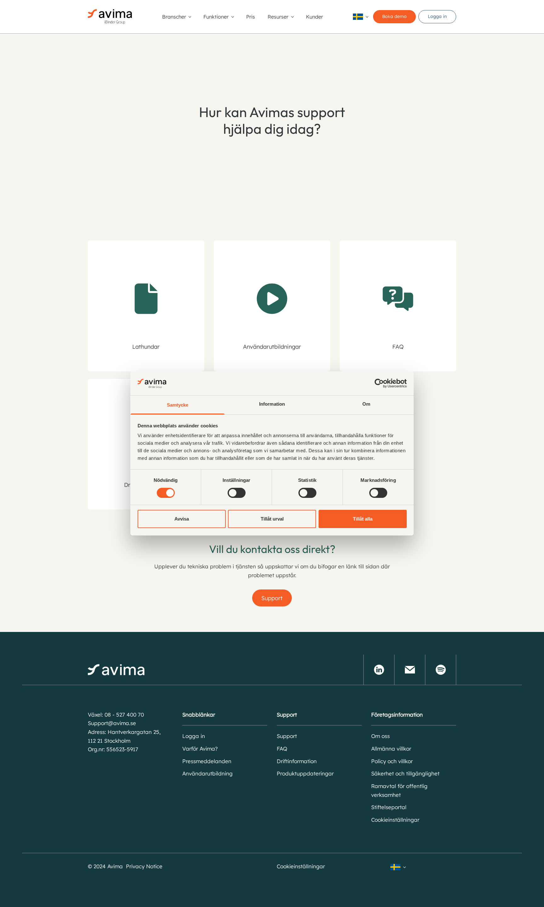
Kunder (314, 17)
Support (272, 598)
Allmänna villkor (391, 748)
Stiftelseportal (388, 807)
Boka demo (394, 16)
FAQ (282, 748)
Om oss (380, 736)
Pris (250, 17)
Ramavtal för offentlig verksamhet (399, 790)
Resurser (278, 17)
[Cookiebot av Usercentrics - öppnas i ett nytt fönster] (379, 383)
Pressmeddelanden (206, 761)
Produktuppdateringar (305, 773)
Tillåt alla (362, 519)
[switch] (237, 493)
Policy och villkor (392, 761)
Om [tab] (366, 404)
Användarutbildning (207, 773)
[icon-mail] (409, 670)
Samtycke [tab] (178, 405)
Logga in (437, 16)
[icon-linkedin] (379, 670)
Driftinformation (297, 761)
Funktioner (216, 17)
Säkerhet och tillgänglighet (405, 773)
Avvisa (181, 519)
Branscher (174, 17)
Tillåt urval (272, 519)
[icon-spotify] (440, 670)
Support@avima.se (112, 723)
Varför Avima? (200, 748)
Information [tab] (272, 404)
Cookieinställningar (395, 819)
